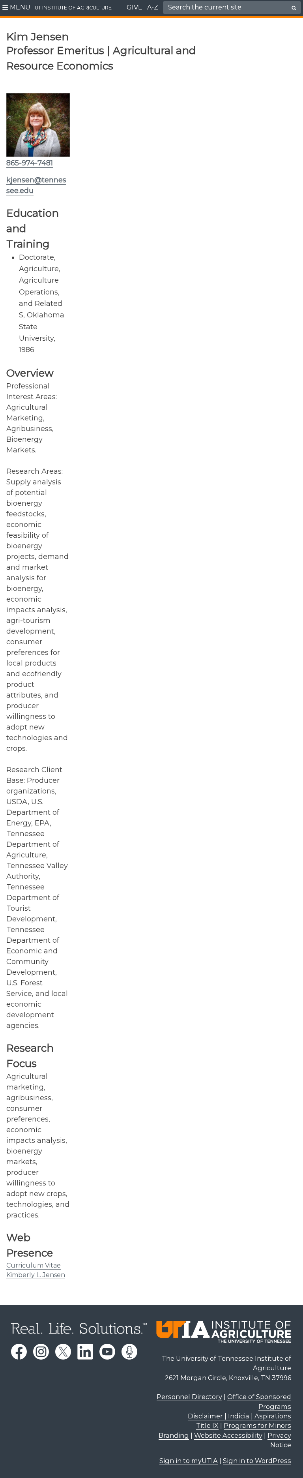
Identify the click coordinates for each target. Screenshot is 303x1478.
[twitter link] (63, 1352)
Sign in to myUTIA (188, 1461)
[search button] (294, 8)
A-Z (152, 7)
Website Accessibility (228, 1435)
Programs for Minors (257, 1425)
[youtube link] (107, 1352)
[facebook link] (19, 1352)
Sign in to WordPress (257, 1461)
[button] (16, 8)
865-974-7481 (29, 163)
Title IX (207, 1425)
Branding (174, 1435)
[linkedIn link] (85, 1352)
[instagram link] (41, 1352)
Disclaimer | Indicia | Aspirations (239, 1416)
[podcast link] (129, 1352)
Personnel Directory (189, 1397)
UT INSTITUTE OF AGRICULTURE (73, 8)
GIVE (134, 7)
